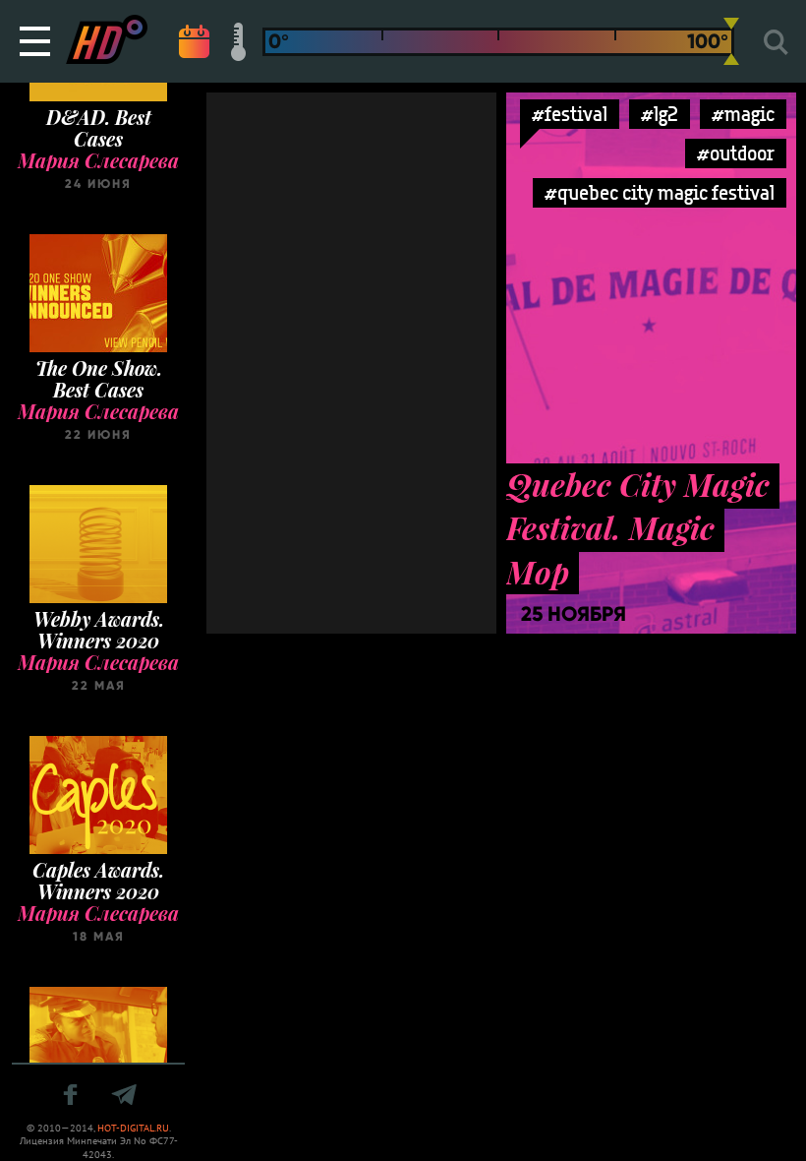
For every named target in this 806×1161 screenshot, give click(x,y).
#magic (743, 113)
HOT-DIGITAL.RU (133, 1128)
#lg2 (659, 113)
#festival (569, 113)
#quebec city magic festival (660, 192)
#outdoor (736, 153)
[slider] (731, 41)
